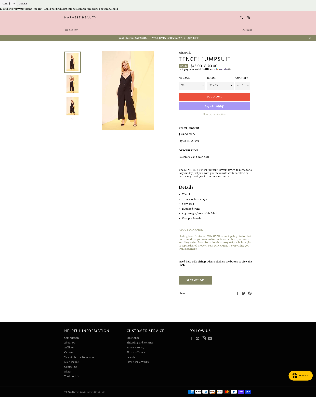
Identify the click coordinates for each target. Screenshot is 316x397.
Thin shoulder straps (194, 199)
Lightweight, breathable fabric (200, 213)
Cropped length (191, 218)
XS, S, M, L (184, 78)
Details (186, 187)
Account (247, 29)
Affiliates (69, 347)
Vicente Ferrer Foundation (79, 357)
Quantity (241, 78)
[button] (215, 69)
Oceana (68, 352)
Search (131, 357)
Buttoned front (191, 208)
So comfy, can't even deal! (194, 156)
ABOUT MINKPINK (191, 229)
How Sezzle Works (138, 361)
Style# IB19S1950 (189, 140)
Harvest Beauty (80, 17)
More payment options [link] (214, 114)
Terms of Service (137, 352)
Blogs (67, 371)
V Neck (186, 194)
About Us (69, 342)
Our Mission (71, 337)
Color (211, 78)
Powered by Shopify (96, 392)
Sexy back (188, 203)
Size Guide (195, 280)
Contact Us (70, 366)
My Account (71, 361)
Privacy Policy (135, 347)
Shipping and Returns (140, 342)
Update (22, 3)
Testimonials (71, 376)
